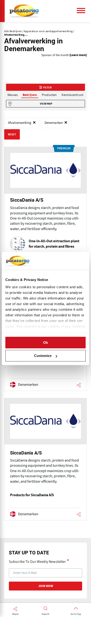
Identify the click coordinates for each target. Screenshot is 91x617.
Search (45, 614)
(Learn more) (78, 55)
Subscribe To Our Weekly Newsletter (37, 561)
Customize (43, 356)
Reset (12, 134)
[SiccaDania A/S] (45, 208)
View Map (46, 103)
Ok (45, 342)
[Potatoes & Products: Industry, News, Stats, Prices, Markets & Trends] (24, 11)
